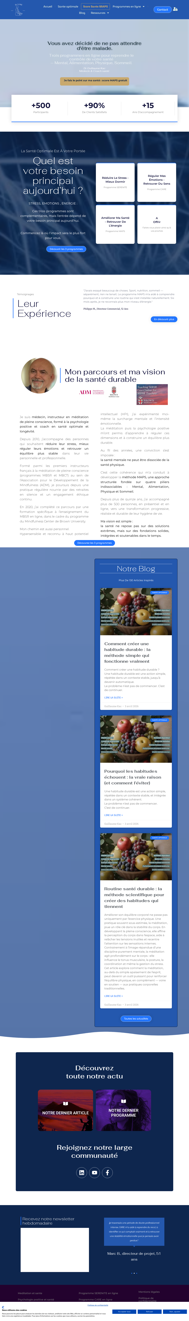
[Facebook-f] (107, 1172)
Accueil (47, 6)
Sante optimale (68, 6)
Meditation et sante (30, 1293)
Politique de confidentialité (98, 1305)
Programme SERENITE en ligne (98, 1293)
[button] (131, 1273)
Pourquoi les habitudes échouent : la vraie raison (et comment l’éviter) (132, 777)
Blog (82, 13)
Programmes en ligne (127, 6)
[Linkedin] (81, 1172)
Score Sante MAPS (95, 6)
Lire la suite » (113, 698)
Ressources (98, 13)
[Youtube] (94, 1172)
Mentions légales (149, 1291)
